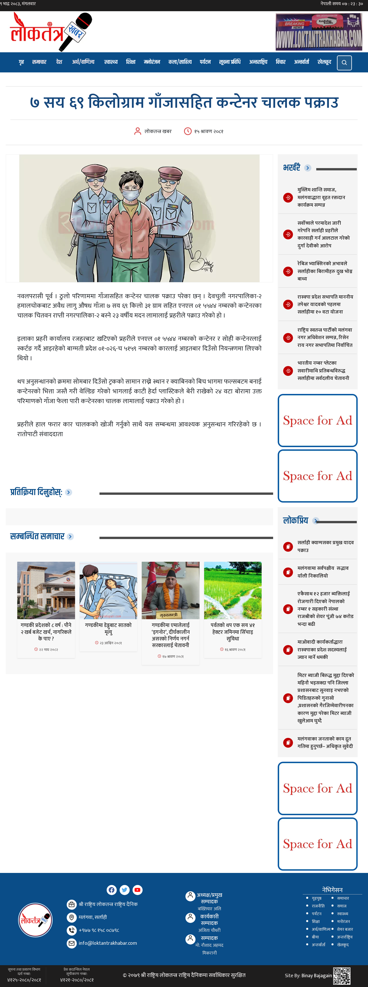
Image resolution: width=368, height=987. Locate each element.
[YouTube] (138, 890)
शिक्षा (130, 62)
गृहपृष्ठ (316, 898)
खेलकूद (324, 62)
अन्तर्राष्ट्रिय (345, 937)
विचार (280, 62)
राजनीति (318, 906)
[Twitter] (125, 890)
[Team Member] (190, 896)
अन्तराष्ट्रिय (258, 62)
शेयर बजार (345, 929)
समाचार (39, 62)
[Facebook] (112, 890)
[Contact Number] (72, 931)
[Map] (72, 918)
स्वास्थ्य (111, 62)
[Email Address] (72, 943)
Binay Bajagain (317, 975)
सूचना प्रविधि (230, 62)
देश (59, 62)
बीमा (315, 937)
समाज (341, 906)
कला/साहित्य (180, 62)
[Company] (72, 905)
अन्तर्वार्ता (301, 62)
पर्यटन (205, 62)
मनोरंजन (152, 62)
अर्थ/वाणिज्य (83, 62)
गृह (21, 62)
